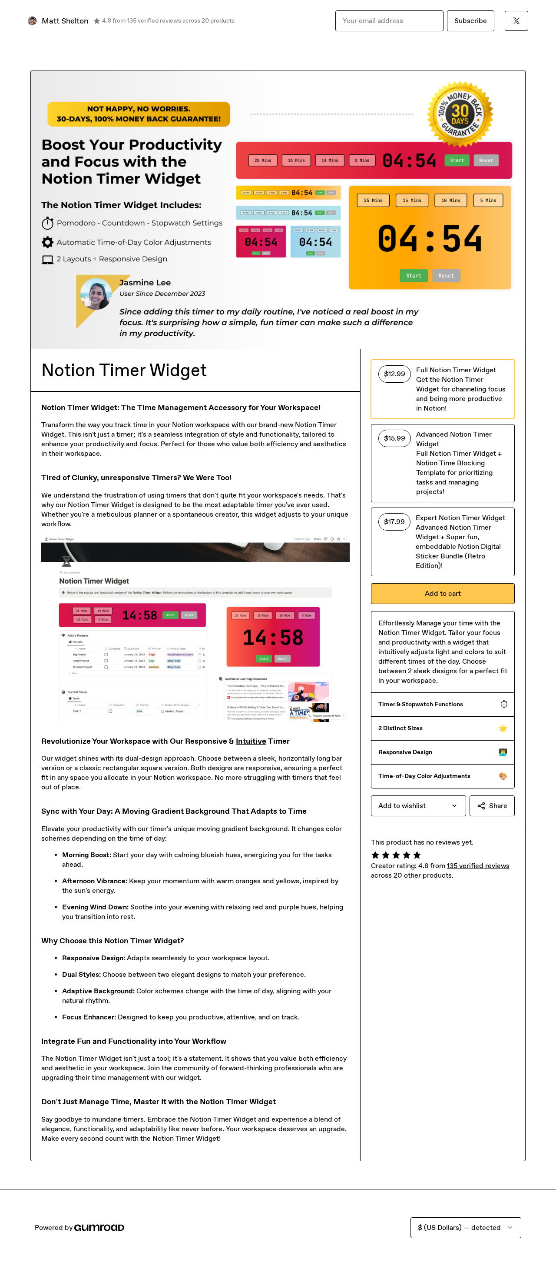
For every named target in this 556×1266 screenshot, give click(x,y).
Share (498, 806)
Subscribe (470, 21)
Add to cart (443, 593)
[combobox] (418, 805)
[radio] (443, 389)
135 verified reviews (478, 866)
